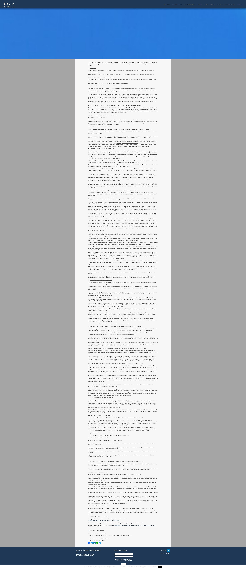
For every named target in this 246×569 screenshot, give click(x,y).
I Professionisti (190, 4)
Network (220, 4)
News (206, 4)
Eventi (212, 4)
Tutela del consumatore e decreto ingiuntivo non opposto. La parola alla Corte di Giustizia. (124, 523)
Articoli (199, 4)
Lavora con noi (230, 4)
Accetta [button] (160, 566)
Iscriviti (123, 563)
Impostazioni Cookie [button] (152, 566)
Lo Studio (167, 4)
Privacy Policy (165, 553)
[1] (152, 129)
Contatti (239, 4)
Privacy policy (128, 559)
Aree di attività (177, 4)
